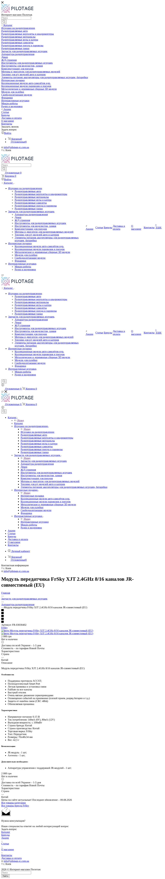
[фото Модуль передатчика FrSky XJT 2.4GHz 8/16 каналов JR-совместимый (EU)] (47, 630)
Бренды (5, 835)
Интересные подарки (32, 495)
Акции (5, 837)
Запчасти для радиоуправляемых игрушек (44, 461)
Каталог (18, 423)
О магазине (7, 849)
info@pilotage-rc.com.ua (16, 147)
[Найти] (4, 22)
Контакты (6, 855)
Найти (5, 876)
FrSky (4, 627)
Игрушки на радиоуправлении (37, 432)
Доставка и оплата (11, 858)
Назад (20, 420)
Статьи (5, 843)
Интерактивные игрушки (35, 522)
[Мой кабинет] (2, 385)
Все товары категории (13, 802)
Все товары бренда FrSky (15, 805)
